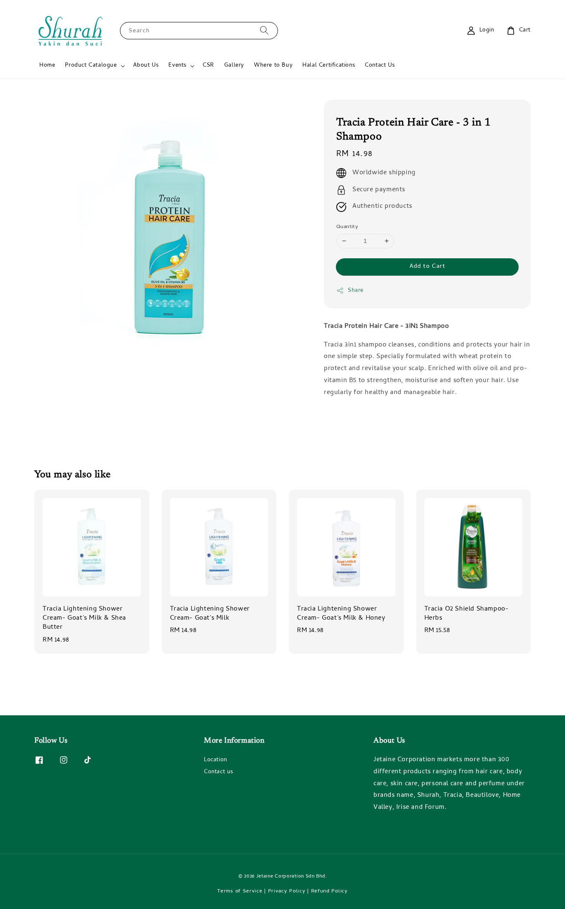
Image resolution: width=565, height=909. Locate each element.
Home (47, 65)
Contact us (218, 772)
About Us (146, 65)
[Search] (264, 30)
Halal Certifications (328, 65)
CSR (208, 65)
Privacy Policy (287, 891)
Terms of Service (239, 891)
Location (215, 761)
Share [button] (356, 291)
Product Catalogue (91, 66)
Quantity (347, 227)
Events (177, 66)
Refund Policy (329, 891)
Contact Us (380, 65)
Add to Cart (427, 267)
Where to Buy (273, 65)
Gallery (234, 65)
